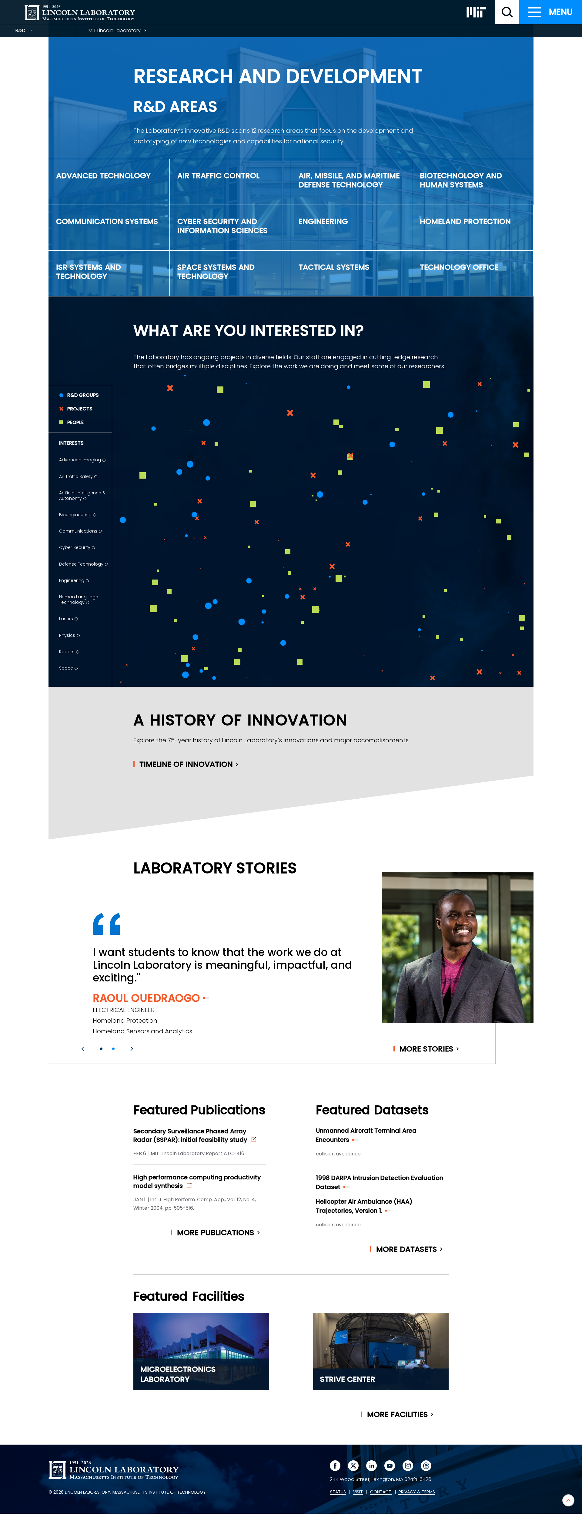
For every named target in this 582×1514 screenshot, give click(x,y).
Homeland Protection (465, 221)
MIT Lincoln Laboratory (115, 30)
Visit (358, 1492)
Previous (84, 1049)
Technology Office (459, 267)
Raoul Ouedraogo (146, 998)
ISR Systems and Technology (88, 272)
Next (131, 1049)
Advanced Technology (103, 175)
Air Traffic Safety (76, 476)
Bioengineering (75, 515)
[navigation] (550, 12)
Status (338, 1492)
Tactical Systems (334, 267)
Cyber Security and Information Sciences (222, 226)
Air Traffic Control (218, 175)
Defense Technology (81, 564)
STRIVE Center (347, 1379)
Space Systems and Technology (216, 272)
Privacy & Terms (417, 1492)
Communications (78, 531)
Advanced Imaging (80, 460)
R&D (31, 32)
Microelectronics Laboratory (178, 1374)
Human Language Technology (78, 599)
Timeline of (186, 764)
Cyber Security (74, 547)
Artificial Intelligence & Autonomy (82, 495)
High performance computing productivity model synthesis (197, 1181)
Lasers (66, 619)
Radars (67, 652)
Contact (380, 1492)
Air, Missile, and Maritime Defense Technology (349, 180)
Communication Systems (107, 221)
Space (66, 668)
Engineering (323, 221)
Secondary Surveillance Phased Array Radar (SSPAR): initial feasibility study (190, 1135)
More (426, 1049)
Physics (67, 635)
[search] (507, 12)
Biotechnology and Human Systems (461, 180)
